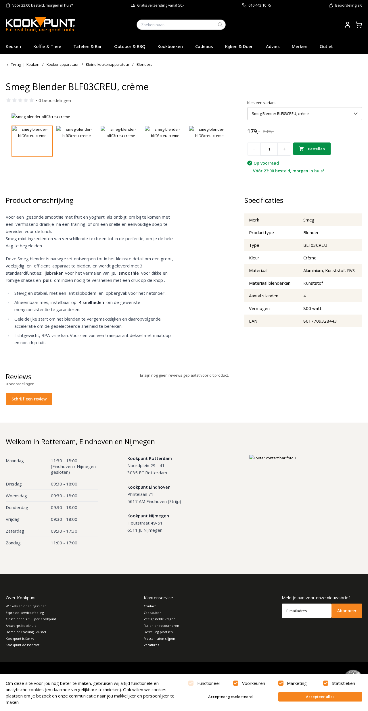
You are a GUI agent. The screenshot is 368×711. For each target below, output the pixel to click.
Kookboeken (170, 46)
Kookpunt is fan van (21, 638)
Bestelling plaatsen (158, 632)
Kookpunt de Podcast (22, 645)
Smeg (309, 220)
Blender (311, 232)
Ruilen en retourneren (161, 625)
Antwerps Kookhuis (21, 625)
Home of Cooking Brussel (26, 632)
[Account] (347, 24)
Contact (150, 606)
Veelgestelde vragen (159, 619)
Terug (16, 64)
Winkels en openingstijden (26, 606)
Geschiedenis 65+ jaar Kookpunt (31, 619)
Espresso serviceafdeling (25, 612)
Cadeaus (204, 46)
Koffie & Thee (47, 46)
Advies (273, 46)
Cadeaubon (153, 612)
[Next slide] (216, 117)
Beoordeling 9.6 (348, 5)
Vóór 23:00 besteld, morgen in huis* (42, 5)
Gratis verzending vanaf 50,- (160, 5)
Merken (299, 46)
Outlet (326, 46)
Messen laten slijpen (159, 638)
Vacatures (151, 645)
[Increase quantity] (284, 149)
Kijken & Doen (239, 46)
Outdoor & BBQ (129, 46)
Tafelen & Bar (87, 46)
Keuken (13, 46)
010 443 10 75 (259, 5)
